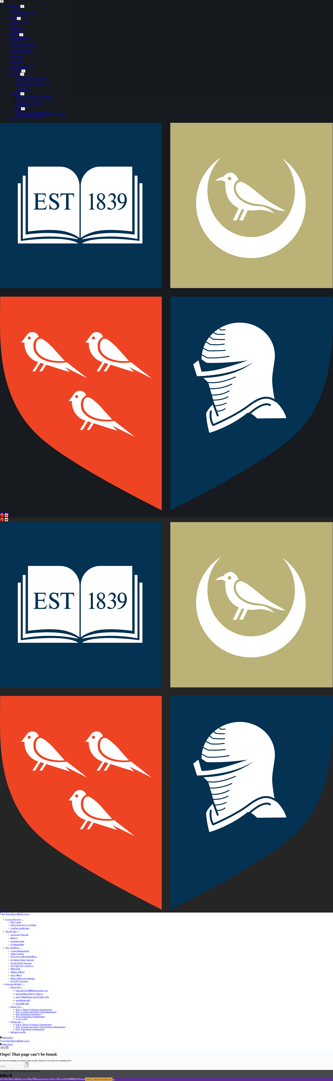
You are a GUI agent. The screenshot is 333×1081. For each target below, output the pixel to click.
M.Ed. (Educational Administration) (30, 1017)
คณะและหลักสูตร (13, 984)
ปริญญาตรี (15, 987)
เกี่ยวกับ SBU (11, 932)
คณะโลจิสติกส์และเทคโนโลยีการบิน (32, 997)
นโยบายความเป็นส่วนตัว (102, 1079)
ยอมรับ (88, 1079)
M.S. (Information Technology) (28, 1014)
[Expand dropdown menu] (22, 920)
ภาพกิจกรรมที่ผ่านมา (20, 928)
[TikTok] (7, 1076)
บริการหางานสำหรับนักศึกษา (23, 957)
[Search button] (27, 1065)
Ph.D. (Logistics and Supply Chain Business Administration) (40, 1027)
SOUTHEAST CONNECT (22, 966)
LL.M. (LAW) (22, 1019)
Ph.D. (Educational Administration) (30, 1029)
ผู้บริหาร (14, 938)
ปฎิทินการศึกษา (17, 972)
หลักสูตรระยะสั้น (18, 1032)
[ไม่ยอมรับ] (114, 1079)
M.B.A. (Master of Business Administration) (34, 1010)
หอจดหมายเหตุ (17, 941)
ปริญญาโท (15, 1007)
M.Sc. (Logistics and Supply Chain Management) (36, 1012)
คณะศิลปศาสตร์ (23, 1000)
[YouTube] (4, 1076)
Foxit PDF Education (19, 981)
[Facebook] (1, 1076)
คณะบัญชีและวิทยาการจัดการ (29, 994)
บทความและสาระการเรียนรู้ (23, 925)
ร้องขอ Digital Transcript (20, 963)
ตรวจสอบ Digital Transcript (22, 960)
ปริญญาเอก (15, 1022)
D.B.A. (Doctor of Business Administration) (34, 1025)
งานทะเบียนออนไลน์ (19, 951)
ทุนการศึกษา (16, 975)
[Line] (10, 1076)
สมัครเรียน (15, 969)
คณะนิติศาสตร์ (22, 1004)
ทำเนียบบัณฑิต (17, 945)
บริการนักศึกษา (12, 948)
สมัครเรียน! (8, 1038)
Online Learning (17, 954)
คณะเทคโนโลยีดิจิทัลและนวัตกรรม (32, 991)
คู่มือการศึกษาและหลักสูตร (22, 978)
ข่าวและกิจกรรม (12, 919)
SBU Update (15, 922)
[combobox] (12, 1066)
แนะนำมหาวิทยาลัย (19, 935)
